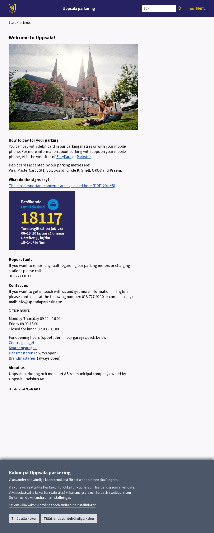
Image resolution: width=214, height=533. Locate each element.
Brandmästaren (22, 358)
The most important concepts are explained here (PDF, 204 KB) (62, 185)
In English (26, 22)
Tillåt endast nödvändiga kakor (69, 518)
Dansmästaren (21, 352)
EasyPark (63, 156)
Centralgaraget (21, 342)
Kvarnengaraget (23, 347)
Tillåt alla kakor (24, 518)
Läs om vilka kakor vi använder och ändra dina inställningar (52, 505)
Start (12, 22)
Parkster (84, 156)
